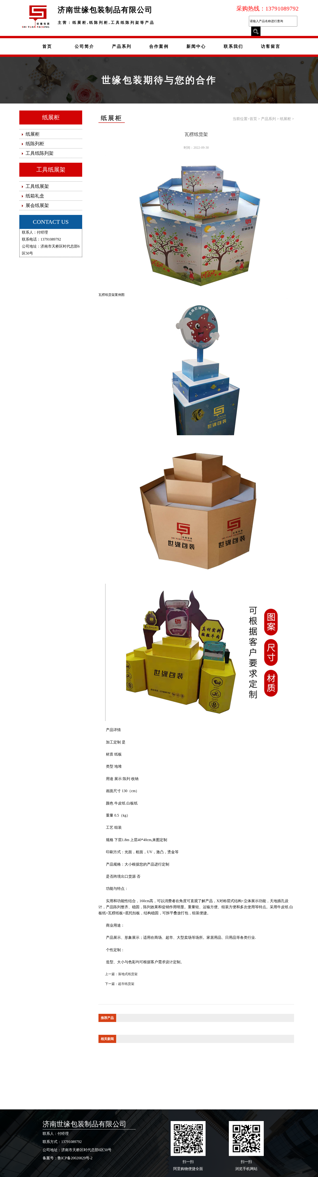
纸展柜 (51, 117)
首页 (253, 119)
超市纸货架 (126, 984)
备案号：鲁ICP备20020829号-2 (67, 1158)
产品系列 (268, 119)
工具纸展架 (50, 169)
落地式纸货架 (128, 974)
